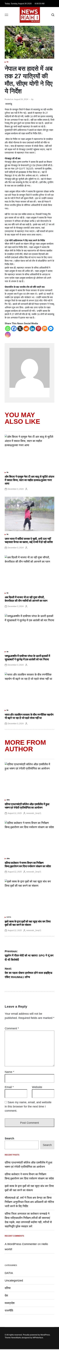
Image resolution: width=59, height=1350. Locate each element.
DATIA (9, 917)
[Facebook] (14, 328)
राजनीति (9, 1310)
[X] (20, 328)
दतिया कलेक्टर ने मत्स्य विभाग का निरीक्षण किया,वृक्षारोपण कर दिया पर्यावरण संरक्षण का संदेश (28, 864)
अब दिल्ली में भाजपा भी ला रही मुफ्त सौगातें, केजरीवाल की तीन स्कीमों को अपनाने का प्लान (26, 599)
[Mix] (44, 328)
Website (37, 1087)
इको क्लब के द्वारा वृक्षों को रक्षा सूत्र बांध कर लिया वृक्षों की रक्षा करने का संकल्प (28, 923)
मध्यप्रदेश (10, 1303)
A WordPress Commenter (21, 1244)
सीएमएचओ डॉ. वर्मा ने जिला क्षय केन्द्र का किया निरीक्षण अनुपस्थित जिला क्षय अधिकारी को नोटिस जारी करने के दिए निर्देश (29, 1202)
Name (9, 1071)
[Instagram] (8, 334)
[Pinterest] (38, 328)
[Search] (52, 15)
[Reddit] (26, 328)
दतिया (8, 800)
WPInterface (38, 1338)
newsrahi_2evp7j (33, 813)
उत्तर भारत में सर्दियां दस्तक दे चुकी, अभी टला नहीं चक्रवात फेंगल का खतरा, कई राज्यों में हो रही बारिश (29, 540)
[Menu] (6, 15)
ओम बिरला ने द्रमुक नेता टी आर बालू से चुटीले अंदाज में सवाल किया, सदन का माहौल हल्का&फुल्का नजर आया (29, 480)
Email (9, 1087)
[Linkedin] (32, 328)
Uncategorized (14, 1280)
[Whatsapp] (8, 328)
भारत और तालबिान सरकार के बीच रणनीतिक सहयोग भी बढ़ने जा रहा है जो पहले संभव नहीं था (29, 716)
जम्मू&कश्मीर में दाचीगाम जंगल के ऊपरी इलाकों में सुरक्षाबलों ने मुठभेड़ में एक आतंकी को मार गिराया (27, 657)
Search (9, 1138)
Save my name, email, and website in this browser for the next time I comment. (28, 1106)
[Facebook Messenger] (50, 328)
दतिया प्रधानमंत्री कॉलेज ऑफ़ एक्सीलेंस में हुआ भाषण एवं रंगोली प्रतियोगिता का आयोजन (27, 806)
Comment (12, 1028)
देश (7, 62)
